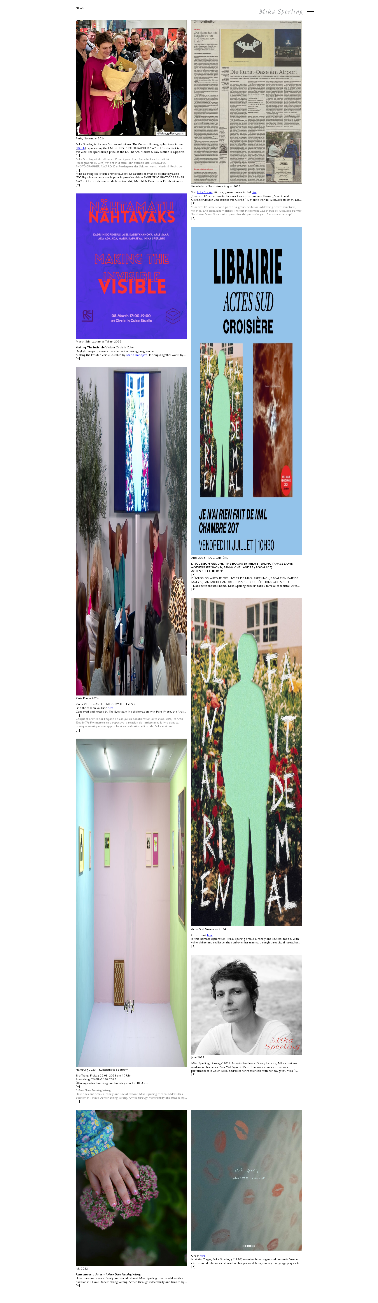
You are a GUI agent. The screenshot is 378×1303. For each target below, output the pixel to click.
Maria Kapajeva (136, 355)
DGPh (81, 148)
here (110, 708)
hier (254, 192)
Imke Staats (204, 192)
